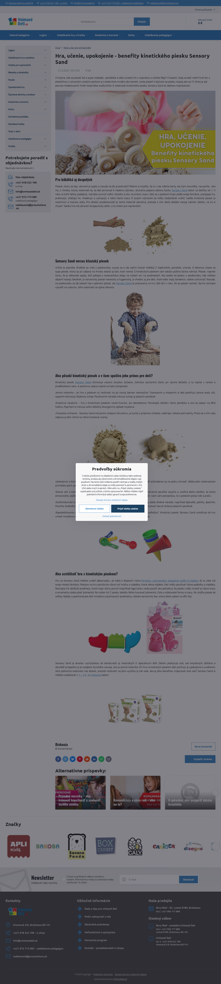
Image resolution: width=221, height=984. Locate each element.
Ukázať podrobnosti (111, 516)
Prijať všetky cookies (127, 508)
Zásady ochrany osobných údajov (112, 500)
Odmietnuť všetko (94, 508)
